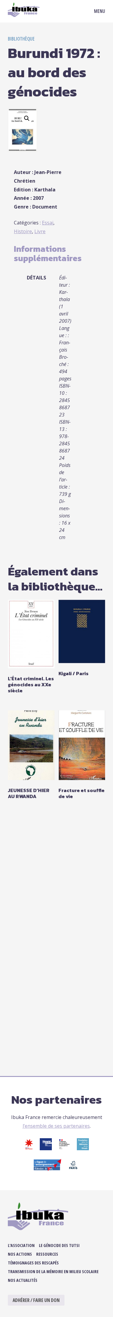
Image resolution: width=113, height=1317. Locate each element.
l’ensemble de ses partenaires (56, 1126)
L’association (21, 1245)
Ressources (47, 1254)
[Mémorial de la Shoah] (46, 1148)
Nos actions (20, 1254)
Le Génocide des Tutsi (59, 1245)
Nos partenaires (56, 1099)
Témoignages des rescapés (33, 1263)
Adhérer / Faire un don (36, 1300)
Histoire (23, 231)
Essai (47, 222)
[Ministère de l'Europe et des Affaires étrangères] (64, 1148)
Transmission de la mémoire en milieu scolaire (53, 1271)
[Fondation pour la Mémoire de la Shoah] (83, 1148)
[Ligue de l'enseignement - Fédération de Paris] (47, 1169)
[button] (26, 118)
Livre (40, 231)
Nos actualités (22, 1280)
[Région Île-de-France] (28, 1148)
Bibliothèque (21, 38)
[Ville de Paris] (73, 1169)
